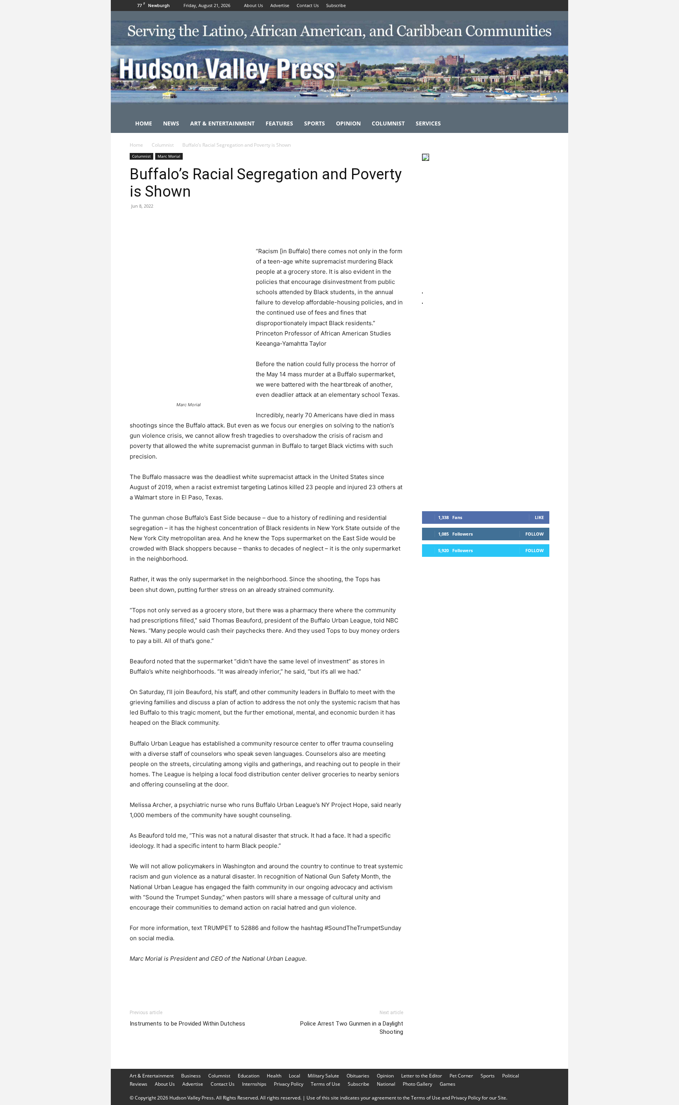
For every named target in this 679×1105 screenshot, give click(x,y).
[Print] (228, 224)
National (386, 1084)
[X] (543, 5)
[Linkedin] (210, 224)
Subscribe (336, 5)
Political (510, 1075)
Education (248, 1075)
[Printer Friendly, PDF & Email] (365, 980)
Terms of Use (325, 1084)
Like (539, 517)
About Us (253, 5)
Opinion (348, 123)
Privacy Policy (288, 1084)
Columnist (388, 123)
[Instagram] (530, 5)
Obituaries (358, 1075)
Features (279, 123)
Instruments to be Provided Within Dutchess (187, 1023)
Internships (254, 1084)
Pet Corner (461, 1075)
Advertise (279, 5)
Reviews (138, 1084)
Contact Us (308, 5)
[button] (539, 124)
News (171, 123)
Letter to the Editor (421, 1075)
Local (294, 1075)
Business (191, 1075)
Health (274, 1075)
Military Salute (323, 1075)
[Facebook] (517, 5)
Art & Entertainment (222, 123)
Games (447, 1084)
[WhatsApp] (192, 224)
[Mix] (246, 224)
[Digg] (264, 224)
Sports (314, 123)
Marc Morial (169, 156)
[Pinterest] (174, 224)
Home (143, 123)
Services (428, 123)
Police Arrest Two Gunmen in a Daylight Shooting (351, 1027)
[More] (282, 224)
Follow (534, 534)
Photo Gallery (417, 1084)
